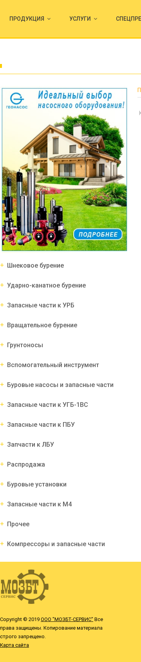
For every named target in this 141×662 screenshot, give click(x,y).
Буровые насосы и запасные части (60, 385)
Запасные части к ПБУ (41, 424)
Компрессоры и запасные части (56, 544)
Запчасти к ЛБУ (30, 444)
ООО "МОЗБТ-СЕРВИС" (67, 619)
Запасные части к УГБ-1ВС (47, 404)
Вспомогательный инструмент (53, 365)
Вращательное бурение (42, 325)
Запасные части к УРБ (40, 305)
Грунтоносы (25, 345)
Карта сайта (14, 645)
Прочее (18, 524)
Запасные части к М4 (39, 504)
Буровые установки (37, 484)
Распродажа (26, 464)
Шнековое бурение (35, 265)
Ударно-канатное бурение (46, 285)
